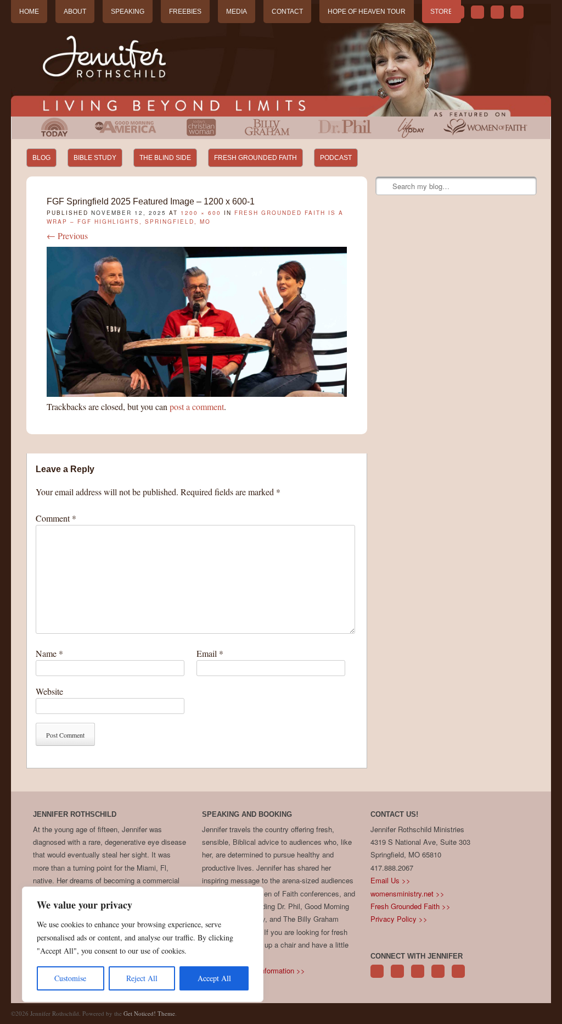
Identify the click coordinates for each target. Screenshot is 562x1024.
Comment (56, 518)
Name (49, 653)
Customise (70, 978)
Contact (287, 11)
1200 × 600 (201, 213)
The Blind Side (165, 158)
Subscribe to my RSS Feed (517, 12)
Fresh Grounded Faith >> (410, 906)
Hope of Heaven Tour (367, 11)
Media (236, 11)
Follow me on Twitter (457, 12)
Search (385, 186)
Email (209, 653)
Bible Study (95, 158)
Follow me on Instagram (438, 977)
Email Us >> (390, 880)
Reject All (142, 978)
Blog (41, 158)
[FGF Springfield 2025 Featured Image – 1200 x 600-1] (197, 393)
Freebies (185, 11)
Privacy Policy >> (399, 919)
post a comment (197, 406)
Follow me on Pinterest (417, 977)
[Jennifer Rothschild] (280, 60)
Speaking (127, 11)
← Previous (67, 235)
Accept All (214, 978)
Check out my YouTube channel (497, 12)
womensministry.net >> (407, 893)
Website (49, 691)
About (75, 11)
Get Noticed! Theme (149, 1013)
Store (441, 11)
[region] (142, 944)
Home (29, 11)
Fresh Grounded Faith (255, 158)
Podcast (336, 158)
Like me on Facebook (477, 12)
